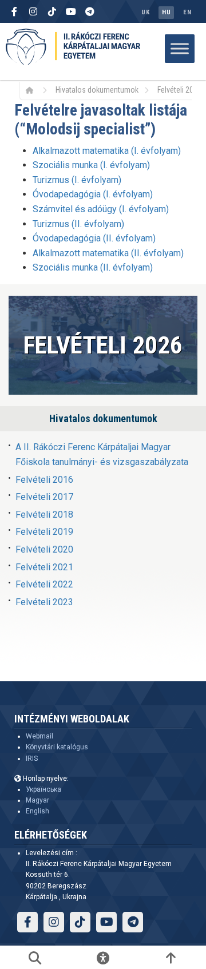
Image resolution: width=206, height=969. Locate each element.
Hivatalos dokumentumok (97, 89)
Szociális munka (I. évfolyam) (91, 165)
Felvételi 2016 (44, 479)
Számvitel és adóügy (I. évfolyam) (101, 209)
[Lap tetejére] (171, 957)
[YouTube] (71, 11)
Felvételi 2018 (44, 514)
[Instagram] (33, 11)
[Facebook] (14, 11)
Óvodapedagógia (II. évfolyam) (94, 238)
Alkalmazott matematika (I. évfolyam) (107, 150)
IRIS (32, 758)
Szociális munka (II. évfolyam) (93, 267)
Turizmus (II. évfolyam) (78, 224)
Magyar (37, 800)
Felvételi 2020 (44, 549)
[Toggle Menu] (180, 48)
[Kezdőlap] (33, 89)
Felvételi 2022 (44, 584)
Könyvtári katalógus (57, 747)
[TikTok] (52, 11)
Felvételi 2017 (44, 496)
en (187, 12)
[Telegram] (90, 11)
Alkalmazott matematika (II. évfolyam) (108, 253)
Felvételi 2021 (44, 567)
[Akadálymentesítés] (103, 957)
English (37, 811)
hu (166, 12)
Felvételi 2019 (44, 531)
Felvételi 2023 (44, 602)
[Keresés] (35, 957)
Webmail (39, 736)
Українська (43, 789)
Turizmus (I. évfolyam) (77, 179)
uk (145, 12)
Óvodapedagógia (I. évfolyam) (93, 194)
